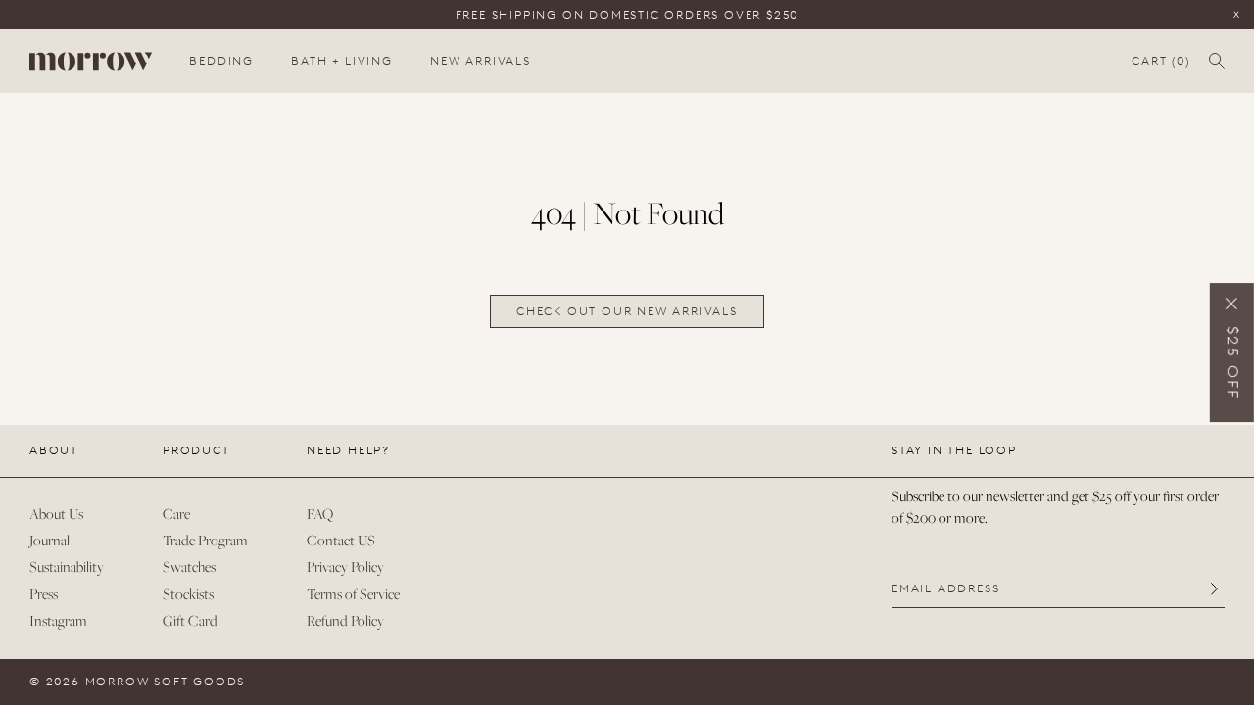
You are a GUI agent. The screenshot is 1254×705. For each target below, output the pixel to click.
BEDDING (221, 61)
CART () (1160, 61)
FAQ (320, 513)
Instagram (58, 620)
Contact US (341, 540)
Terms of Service (353, 594)
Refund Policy (345, 620)
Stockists (188, 594)
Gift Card (190, 620)
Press (43, 594)
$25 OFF (1233, 363)
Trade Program (205, 540)
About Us (56, 513)
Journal (49, 540)
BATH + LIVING (341, 61)
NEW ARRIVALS (480, 61)
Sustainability (66, 566)
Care (176, 513)
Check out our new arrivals (627, 311)
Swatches (189, 566)
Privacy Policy (345, 566)
